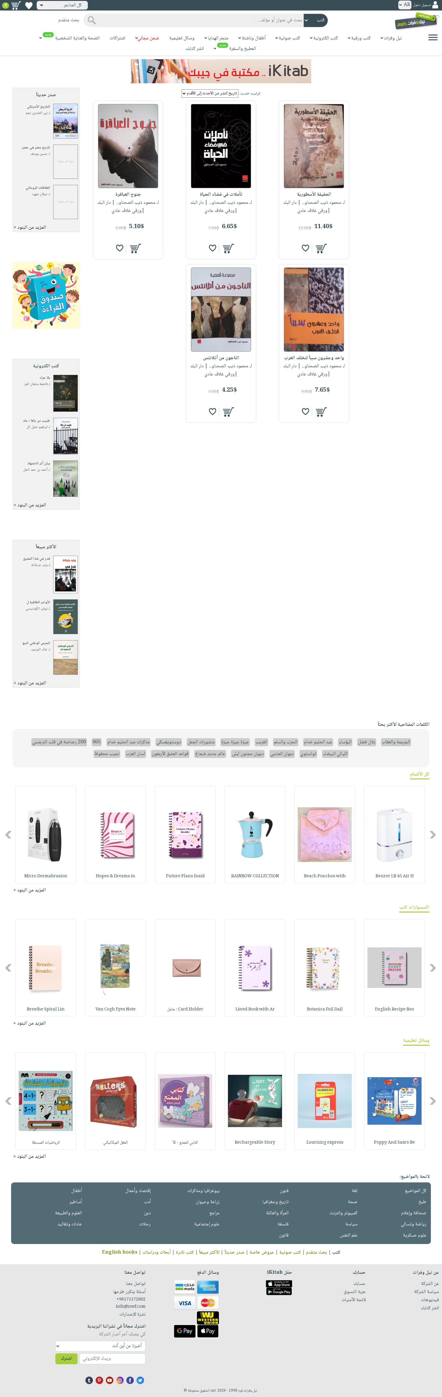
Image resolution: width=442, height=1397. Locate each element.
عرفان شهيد (40, 194)
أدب (147, 1202)
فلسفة (283, 1224)
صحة (353, 1202)
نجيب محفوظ (106, 754)
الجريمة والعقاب (396, 742)
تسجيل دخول (422, 5)
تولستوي (308, 754)
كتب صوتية (290, 1253)
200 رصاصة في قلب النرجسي (59, 742)
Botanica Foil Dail (325, 1009)
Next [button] (9, 835)
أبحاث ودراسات (157, 1253)
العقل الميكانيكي (115, 1142)
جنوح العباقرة (128, 195)
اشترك (66, 1359)
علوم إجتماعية (206, 1224)
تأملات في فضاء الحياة (221, 195)
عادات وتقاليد (69, 1224)
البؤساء (345, 742)
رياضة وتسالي (413, 1224)
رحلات (145, 1224)
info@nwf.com (130, 1306)
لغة (355, 1191)
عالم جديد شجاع (210, 754)
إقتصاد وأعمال (138, 1191)
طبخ (422, 1202)
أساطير (75, 1202)
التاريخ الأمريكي (38, 107)
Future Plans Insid (185, 876)
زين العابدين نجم (37, 113)
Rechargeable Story (255, 1142)
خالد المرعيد (39, 650)
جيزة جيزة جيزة (235, 742)
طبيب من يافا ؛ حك (36, 421)
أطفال (76, 1191)
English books (119, 1253)
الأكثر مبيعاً (209, 1253)
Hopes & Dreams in (115, 876)
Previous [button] (433, 835)
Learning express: (324, 1142)
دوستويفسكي (168, 742)
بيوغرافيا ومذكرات (203, 1191)
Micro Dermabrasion (45, 876)
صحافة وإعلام (413, 1213)
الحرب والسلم (285, 742)
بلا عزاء (45, 378)
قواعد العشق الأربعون (170, 754)
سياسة (351, 1224)
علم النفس (349, 1235)
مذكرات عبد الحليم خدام (128, 742)
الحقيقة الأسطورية (314, 195)
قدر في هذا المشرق (36, 559)
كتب (336, 1253)
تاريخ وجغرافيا (275, 1202)
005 (97, 742)
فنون (284, 1191)
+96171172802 (130, 1299)
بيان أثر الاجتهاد (38, 463)
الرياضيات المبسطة (46, 1142)
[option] (394, 834)
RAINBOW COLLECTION (255, 876)
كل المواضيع (415, 1191)
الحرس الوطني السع (36, 643)
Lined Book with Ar (255, 1009)
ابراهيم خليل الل (37, 427)
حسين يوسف (39, 154)
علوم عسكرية (414, 1235)
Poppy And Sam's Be (394, 1142)
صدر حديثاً (234, 1253)
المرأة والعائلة (277, 1213)
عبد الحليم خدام (318, 742)
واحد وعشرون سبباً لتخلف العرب (314, 358)
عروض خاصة (262, 1253)
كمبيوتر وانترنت (344, 1213)
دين (147, 1213)
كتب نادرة (185, 1253)
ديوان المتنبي (282, 754)
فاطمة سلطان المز (36, 384)
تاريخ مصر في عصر (36, 148)
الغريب (261, 742)
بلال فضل (366, 742)
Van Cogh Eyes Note (116, 1009)
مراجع (214, 1213)
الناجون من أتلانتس (221, 358)
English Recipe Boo (394, 1009)
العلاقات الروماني (38, 188)
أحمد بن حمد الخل (35, 470)
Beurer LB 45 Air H (395, 876)
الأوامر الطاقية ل (38, 602)
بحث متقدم (316, 1253)
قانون (284, 1235)
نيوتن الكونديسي (37, 609)
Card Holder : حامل (185, 1009)
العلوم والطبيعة (68, 1213)
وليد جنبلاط (39, 565)
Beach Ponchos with (325, 876)
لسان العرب (135, 754)
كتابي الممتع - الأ (185, 1142)
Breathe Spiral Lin (46, 1009)
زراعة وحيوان (207, 1202)
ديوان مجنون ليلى (248, 754)
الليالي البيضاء (335, 754)
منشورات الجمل (201, 742)
